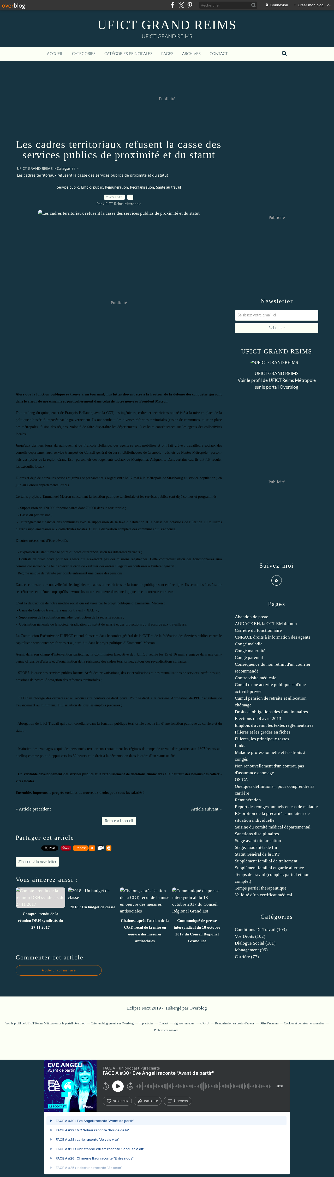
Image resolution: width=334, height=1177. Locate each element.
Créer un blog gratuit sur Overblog (112, 1023)
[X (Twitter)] (181, 5)
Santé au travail (168, 187)
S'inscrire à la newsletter (37, 862)
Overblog (198, 1008)
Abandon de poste (251, 616)
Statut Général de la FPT (257, 854)
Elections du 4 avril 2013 (258, 718)
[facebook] (172, 5)
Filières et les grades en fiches (262, 732)
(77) (247, 956)
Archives (191, 54)
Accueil (55, 54)
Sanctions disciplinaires (257, 833)
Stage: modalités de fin (256, 847)
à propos (181, 1101)
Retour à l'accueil (119, 821)
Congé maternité (250, 650)
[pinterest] (190, 5)
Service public (68, 187)
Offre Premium (269, 1023)
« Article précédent (33, 809)
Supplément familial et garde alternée (269, 867)
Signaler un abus (184, 1023)
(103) (261, 929)
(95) (251, 949)
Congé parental (249, 657)
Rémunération (116, 187)
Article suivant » (206, 809)
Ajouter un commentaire (59, 970)
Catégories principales (128, 54)
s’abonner (120, 1101)
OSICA (241, 779)
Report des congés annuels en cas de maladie (276, 806)
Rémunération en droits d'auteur (234, 1023)
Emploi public (92, 187)
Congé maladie (249, 643)
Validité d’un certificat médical (263, 894)
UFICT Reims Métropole (292, 380)
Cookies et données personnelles (304, 1023)
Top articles (146, 1023)
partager (151, 1101)
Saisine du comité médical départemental (273, 827)
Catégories (84, 54)
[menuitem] (55, 54)
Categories (66, 168)
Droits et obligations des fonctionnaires (271, 711)
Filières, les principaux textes (262, 738)
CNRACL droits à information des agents (272, 637)
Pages (167, 54)
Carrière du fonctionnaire (258, 630)
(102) (250, 936)
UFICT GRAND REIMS (167, 24)
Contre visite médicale (255, 677)
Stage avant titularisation (258, 840)
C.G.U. (205, 1023)
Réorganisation (142, 187)
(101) (255, 943)
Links (240, 745)
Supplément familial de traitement (266, 860)
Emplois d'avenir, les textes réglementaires (274, 725)
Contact (219, 54)
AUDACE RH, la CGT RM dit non (266, 623)
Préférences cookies (166, 1030)
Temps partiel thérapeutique (261, 888)
